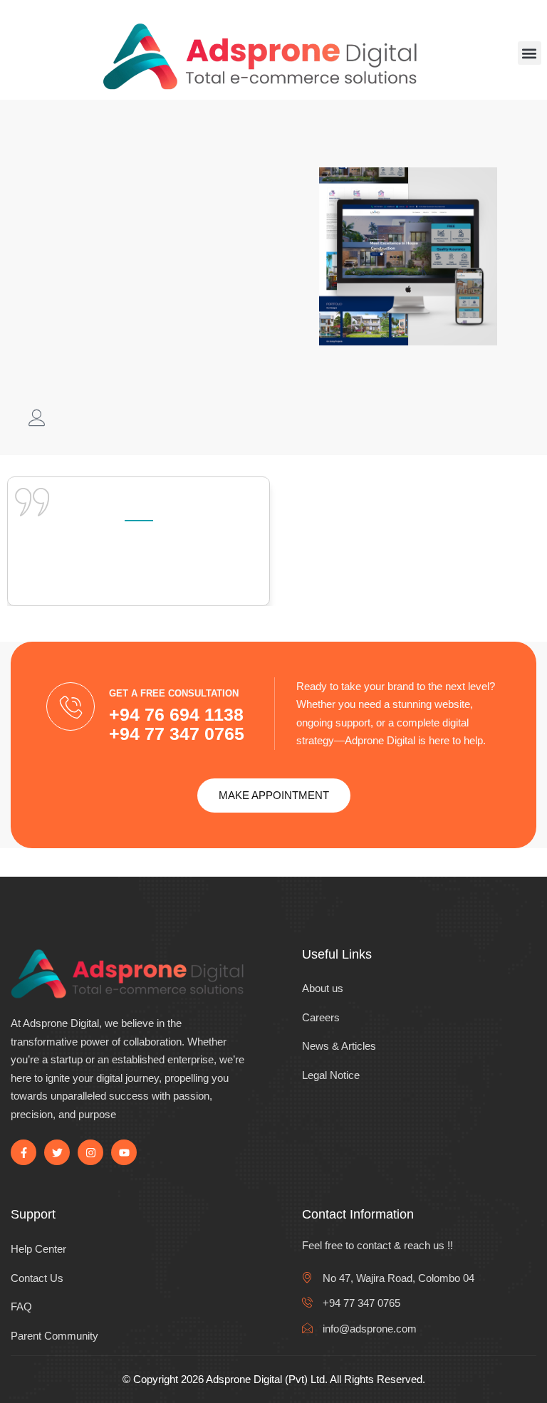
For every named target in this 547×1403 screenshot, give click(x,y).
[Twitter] (57, 1152)
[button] (529, 53)
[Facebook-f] (23, 1152)
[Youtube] (124, 1152)
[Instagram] (90, 1152)
